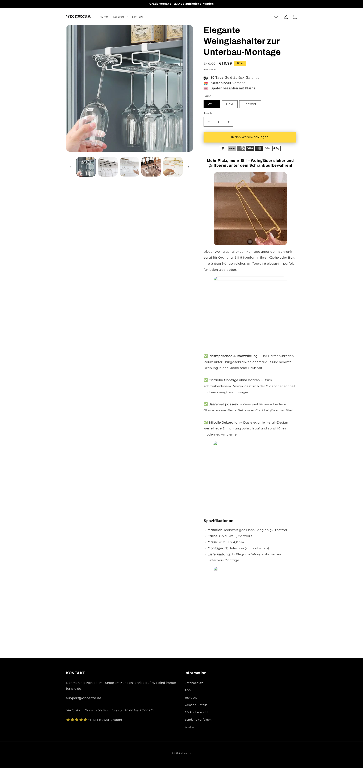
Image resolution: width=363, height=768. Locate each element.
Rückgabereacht (196, 712)
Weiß (212, 104)
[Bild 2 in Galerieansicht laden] (107, 167)
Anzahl (208, 113)
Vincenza (186, 753)
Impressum (192, 697)
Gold (229, 104)
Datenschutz (193, 683)
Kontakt (190, 727)
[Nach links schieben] (70, 166)
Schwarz (250, 104)
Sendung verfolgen (198, 719)
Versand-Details (196, 705)
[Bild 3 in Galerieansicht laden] (129, 167)
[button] (120, 16)
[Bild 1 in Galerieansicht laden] (86, 167)
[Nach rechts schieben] (188, 166)
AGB (187, 690)
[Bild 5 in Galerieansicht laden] (173, 167)
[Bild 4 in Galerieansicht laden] (151, 167)
